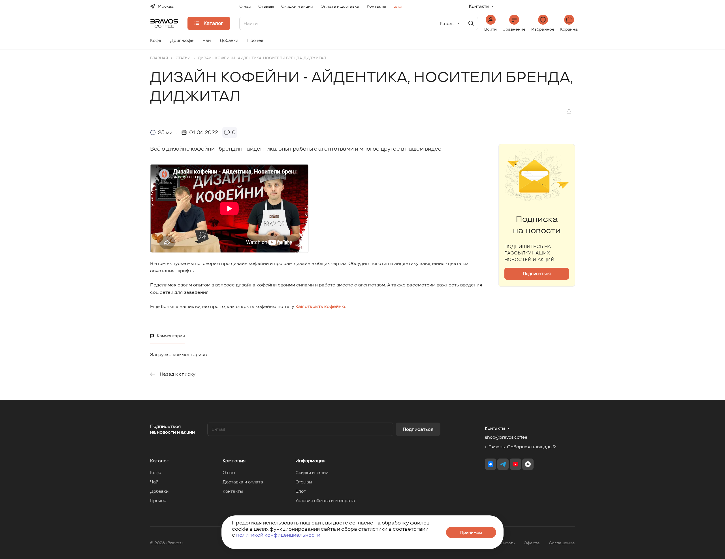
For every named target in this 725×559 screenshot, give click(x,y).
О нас (229, 473)
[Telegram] (503, 464)
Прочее (158, 501)
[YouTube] (515, 464)
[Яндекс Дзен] (528, 464)
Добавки (159, 491)
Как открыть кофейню (320, 306)
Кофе (155, 473)
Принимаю (471, 532)
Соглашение (562, 543)
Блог (300, 491)
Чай (154, 482)
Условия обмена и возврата (325, 501)
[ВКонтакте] (490, 464)
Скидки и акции (311, 473)
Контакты (479, 6)
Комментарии (171, 336)
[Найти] (471, 23)
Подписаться (418, 429)
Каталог (159, 460)
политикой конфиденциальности (278, 534)
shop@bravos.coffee (506, 437)
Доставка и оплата (243, 482)
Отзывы (303, 482)
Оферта (532, 543)
